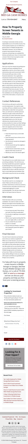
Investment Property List (8, 417)
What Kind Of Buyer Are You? (12, 321)
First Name (7, 315)
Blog (15, 419)
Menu (24, 19)
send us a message (17, 273)
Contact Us (19, 419)
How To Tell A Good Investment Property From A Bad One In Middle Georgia (13, 385)
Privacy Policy (9, 419)
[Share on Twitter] (6, 286)
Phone (5, 327)
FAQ (16, 417)
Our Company (14, 1)
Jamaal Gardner (8, 38)
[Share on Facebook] (3, 286)
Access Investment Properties (14, 4)
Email (6, 332)
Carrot (14, 442)
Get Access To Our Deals (14, 365)
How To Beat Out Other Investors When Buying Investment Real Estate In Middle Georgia (13, 400)
